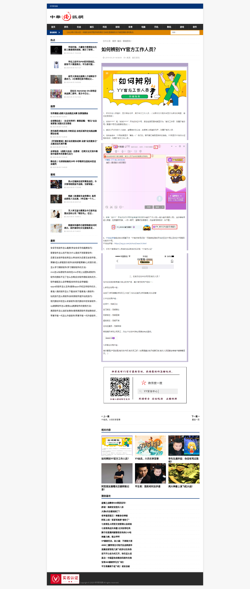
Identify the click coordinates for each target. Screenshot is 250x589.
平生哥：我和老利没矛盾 (147, 486)
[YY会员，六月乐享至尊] (150, 445)
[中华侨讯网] (67, 19)
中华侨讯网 (54, 6)
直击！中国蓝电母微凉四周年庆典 (116, 557)
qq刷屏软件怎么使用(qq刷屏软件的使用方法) (70, 305)
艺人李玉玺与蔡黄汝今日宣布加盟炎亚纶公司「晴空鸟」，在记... (80, 211)
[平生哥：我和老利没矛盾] (150, 473)
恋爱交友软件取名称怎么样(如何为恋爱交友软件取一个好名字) (78, 257)
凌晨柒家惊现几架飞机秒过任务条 (116, 549)
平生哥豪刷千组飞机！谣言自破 (115, 566)
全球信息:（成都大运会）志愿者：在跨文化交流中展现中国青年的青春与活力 (74, 152)
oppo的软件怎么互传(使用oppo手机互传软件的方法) (74, 286)
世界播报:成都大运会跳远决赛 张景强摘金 (69, 113)
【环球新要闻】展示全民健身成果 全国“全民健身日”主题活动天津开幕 (73, 142)
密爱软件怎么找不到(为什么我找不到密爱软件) (71, 252)
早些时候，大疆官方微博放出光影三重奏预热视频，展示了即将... (80, 48)
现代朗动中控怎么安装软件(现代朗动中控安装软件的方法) (76, 301)
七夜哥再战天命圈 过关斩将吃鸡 (115, 528)
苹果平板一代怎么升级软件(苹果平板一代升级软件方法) (75, 315)
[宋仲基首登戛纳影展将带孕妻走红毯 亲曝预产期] (56, 228)
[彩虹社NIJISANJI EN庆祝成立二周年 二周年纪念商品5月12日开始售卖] (56, 94)
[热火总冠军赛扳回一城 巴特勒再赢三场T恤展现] (56, 184)
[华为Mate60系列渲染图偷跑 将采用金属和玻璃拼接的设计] (56, 64)
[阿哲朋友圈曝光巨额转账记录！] (117, 473)
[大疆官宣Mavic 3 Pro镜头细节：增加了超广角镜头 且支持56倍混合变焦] (56, 50)
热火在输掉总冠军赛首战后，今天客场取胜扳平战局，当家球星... (80, 182)
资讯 (66, 26)
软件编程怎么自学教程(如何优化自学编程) (69, 281)
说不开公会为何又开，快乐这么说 (116, 553)
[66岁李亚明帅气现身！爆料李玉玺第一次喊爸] (56, 213)
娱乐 (92, 26)
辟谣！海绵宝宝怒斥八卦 (112, 507)
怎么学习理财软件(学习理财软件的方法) (68, 267)
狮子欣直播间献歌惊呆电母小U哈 (116, 532)
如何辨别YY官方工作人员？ (115, 458)
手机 (156, 26)
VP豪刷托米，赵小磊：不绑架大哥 (116, 541)
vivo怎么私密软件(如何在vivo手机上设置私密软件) (73, 272)
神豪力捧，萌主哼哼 (110, 536)
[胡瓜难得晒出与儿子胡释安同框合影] (56, 79)
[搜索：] (185, 32)
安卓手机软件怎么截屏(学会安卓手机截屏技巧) (71, 247)
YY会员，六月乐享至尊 (147, 458)
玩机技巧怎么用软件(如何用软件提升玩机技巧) (71, 296)
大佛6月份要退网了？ (111, 511)
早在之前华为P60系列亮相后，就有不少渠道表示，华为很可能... (80, 63)
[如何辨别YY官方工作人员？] (117, 445)
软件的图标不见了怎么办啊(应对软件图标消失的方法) (74, 277)
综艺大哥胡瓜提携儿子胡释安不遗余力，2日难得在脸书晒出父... (80, 77)
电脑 (143, 26)
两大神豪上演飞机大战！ (181, 486)
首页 (53, 26)
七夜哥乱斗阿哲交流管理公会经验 (116, 524)
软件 (195, 26)
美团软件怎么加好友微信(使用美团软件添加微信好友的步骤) (77, 310)
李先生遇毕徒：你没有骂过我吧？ (183, 460)
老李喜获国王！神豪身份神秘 (114, 515)
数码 (169, 26)
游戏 (182, 26)
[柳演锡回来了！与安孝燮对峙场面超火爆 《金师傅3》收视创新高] (56, 199)
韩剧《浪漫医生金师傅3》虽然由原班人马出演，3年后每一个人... (80, 197)
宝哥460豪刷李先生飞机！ (113, 562)
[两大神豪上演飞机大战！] (184, 473)
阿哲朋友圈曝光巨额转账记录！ (115, 488)
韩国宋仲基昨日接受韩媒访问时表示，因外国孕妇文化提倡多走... (80, 226)
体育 (130, 26)
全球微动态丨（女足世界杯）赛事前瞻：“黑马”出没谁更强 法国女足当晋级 (73, 122)
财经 (118, 26)
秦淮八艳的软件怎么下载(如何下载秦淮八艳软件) (72, 291)
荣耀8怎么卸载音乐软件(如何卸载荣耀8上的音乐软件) (74, 262)
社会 (79, 26)
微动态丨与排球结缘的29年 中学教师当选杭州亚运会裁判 (73, 162)
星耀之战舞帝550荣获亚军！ (114, 502)
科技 (105, 26)
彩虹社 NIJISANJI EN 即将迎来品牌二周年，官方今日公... (80, 92)
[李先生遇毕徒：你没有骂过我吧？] (184, 445)
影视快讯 (127, 41)
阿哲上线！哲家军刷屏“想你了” (115, 519)
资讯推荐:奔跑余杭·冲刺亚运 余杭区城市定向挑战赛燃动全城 (73, 132)
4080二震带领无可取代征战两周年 (116, 545)
